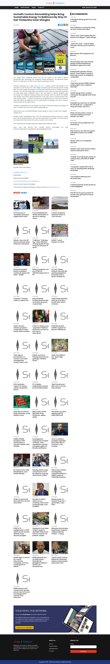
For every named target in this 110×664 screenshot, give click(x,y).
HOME (16, 7)
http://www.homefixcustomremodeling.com (26, 181)
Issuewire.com (39, 86)
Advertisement (53, 648)
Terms (51, 644)
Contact (51, 651)
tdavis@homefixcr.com (20, 172)
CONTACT (41, 7)
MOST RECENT (25, 7)
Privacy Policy (53, 646)
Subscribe (83, 651)
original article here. (54, 187)
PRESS (34, 7)
